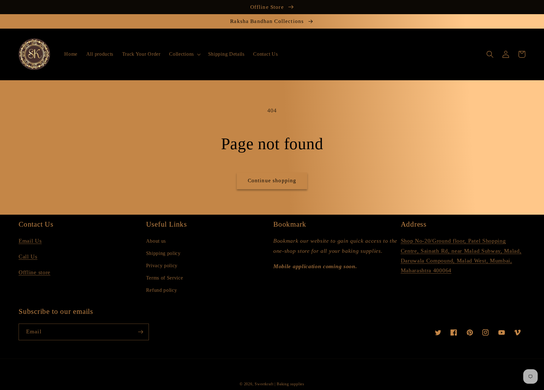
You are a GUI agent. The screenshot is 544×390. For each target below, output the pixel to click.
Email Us (30, 241)
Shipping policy (163, 253)
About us (156, 241)
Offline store (34, 272)
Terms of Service (164, 277)
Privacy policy (162, 265)
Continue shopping (272, 181)
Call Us (28, 256)
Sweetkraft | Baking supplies (279, 384)
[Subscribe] (141, 332)
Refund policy (161, 290)
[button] (184, 54)
